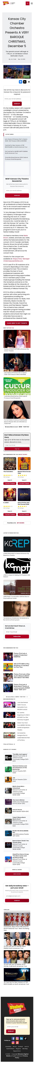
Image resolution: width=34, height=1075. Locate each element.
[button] (27, 3)
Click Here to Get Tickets (17, 323)
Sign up (17, 900)
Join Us (26, 1046)
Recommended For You (10, 648)
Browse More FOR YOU (15, 697)
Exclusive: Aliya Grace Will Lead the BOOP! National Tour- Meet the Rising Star (16, 928)
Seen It (10, 480)
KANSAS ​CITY (13, 3)
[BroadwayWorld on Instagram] (17, 1038)
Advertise (8, 1046)
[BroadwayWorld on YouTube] (17, 1042)
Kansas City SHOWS (9, 749)
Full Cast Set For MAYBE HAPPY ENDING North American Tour (16, 152)
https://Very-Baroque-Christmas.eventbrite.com (16, 260)
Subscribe (17, 636)
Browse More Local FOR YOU (17, 427)
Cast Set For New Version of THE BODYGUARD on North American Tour (16, 146)
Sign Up (17, 104)
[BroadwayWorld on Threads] (13, 1042)
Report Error (17, 1051)
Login (22, 3)
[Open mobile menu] (32, 3)
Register (17, 3)
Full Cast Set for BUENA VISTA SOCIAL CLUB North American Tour (15, 965)
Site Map (25, 1049)
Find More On (15, 523)
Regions (18, 1049)
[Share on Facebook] (20, 82)
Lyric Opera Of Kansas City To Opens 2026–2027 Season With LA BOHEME (16, 140)
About (14, 1046)
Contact (20, 1046)
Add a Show (17, 874)
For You (11, 328)
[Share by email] (29, 82)
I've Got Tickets (10, 483)
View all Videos (8, 744)
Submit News (10, 1049)
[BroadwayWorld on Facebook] (13, 1038)
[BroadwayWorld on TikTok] (25, 1038)
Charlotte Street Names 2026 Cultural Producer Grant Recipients (16, 158)
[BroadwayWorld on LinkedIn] (21, 1038)
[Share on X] (24, 82)
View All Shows (17, 869)
